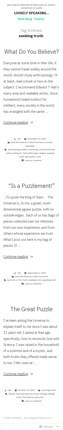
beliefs (12, 394)
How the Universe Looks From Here (27, 142)
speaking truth (49, 280)
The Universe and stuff (33, 397)
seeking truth (34, 280)
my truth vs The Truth (17, 280)
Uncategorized (48, 390)
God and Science (24, 394)
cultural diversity (47, 149)
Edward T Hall (20, 153)
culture (9, 153)
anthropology (14, 149)
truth (38, 156)
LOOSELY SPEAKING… (31, 13)
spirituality (30, 156)
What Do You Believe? (31, 51)
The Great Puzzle (31, 309)
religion (42, 153)
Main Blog (25, 19)
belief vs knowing (29, 149)
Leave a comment (33, 160)
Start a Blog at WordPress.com (37, 418)
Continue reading (15, 122)
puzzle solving (39, 394)
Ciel (19, 139)
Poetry (39, 19)
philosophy (33, 153)
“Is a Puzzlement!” (31, 185)
